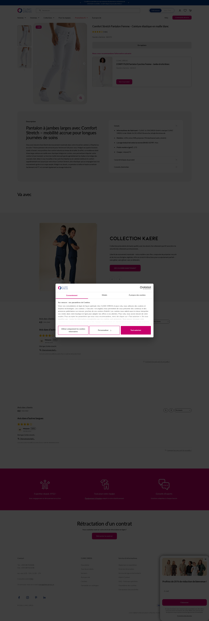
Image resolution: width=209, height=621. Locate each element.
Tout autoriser (136, 330)
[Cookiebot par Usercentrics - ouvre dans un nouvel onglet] (141, 287)
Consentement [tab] (71, 295)
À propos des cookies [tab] (137, 295)
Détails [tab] (104, 295)
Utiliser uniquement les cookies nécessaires (73, 330)
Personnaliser (103, 330)
